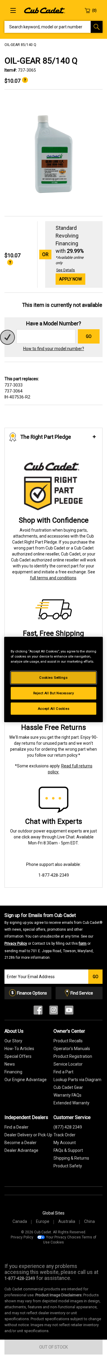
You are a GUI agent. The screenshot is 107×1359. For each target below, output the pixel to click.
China (89, 1221)
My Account (65, 1142)
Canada (19, 1221)
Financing (13, 1071)
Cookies (57, 1242)
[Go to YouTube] (69, 1011)
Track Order (64, 1134)
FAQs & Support (68, 1150)
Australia (66, 1221)
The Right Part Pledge (45, 437)
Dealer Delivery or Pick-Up (28, 1134)
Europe (42, 1221)
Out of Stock (53, 1347)
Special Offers (18, 1056)
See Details (65, 270)
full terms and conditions (53, 577)
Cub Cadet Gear (68, 1087)
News (9, 1064)
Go (89, 336)
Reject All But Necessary (53, 693)
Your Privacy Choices (63, 1237)
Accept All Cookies (53, 708)
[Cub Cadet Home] (44, 10)
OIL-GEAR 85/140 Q (20, 45)
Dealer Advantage (21, 1150)
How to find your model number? (53, 348)
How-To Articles (19, 1048)
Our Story (13, 1040)
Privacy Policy (15, 943)
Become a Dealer (20, 1142)
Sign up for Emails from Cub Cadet (53, 936)
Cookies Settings (53, 677)
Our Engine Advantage (25, 1079)
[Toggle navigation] (13, 10)
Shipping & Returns (71, 1158)
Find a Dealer (16, 1127)
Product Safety (68, 1165)
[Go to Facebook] (38, 1011)
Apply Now (70, 279)
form (82, 943)
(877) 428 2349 (68, 1127)
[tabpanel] (53, 153)
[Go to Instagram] (53, 1011)
